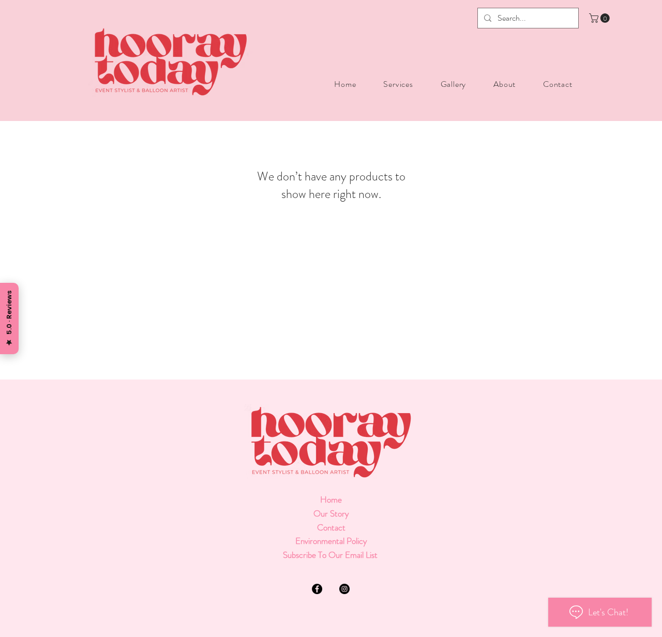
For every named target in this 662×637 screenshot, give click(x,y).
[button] (600, 18)
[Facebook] (317, 589)
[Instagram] (344, 589)
